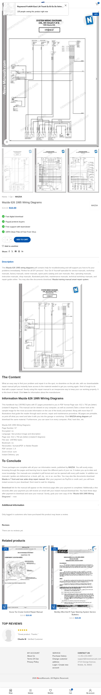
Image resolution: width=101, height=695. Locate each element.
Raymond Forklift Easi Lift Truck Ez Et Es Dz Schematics (40, 6)
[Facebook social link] (9, 251)
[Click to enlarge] (7, 142)
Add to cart (22, 240)
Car (11, 197)
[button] (4, 607)
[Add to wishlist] (46, 549)
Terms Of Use (33, 659)
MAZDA (18, 197)
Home (4, 197)
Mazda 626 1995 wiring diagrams (20, 268)
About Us (31, 656)
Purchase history (59, 656)
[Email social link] (15, 251)
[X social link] (12, 251)
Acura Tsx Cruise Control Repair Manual (26, 612)
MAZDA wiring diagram (79, 416)
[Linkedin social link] (22, 251)
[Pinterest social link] (19, 251)
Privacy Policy (33, 662)
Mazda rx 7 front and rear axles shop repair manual (23, 479)
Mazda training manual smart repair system (70, 279)
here (25, 392)
